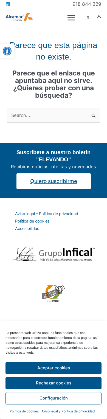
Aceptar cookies (53, 367)
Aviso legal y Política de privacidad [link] (68, 411)
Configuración (54, 398)
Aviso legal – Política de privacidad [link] (46, 213)
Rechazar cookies (53, 383)
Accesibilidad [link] (27, 228)
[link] (7, 51)
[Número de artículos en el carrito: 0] (87, 17)
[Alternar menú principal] (71, 17)
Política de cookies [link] (24, 411)
